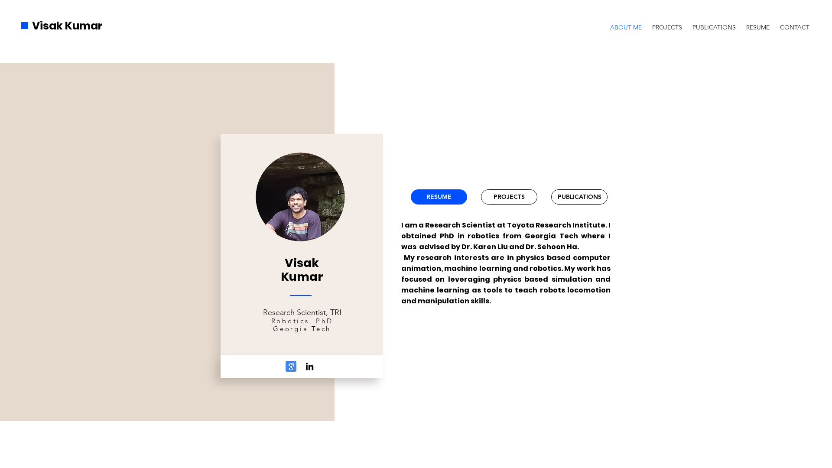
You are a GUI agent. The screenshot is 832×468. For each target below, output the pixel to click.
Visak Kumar (67, 25)
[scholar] (291, 366)
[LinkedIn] (309, 366)
